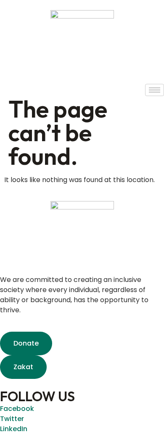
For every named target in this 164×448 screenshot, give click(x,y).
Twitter (12, 419)
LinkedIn (13, 429)
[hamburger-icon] (154, 90)
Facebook (17, 408)
